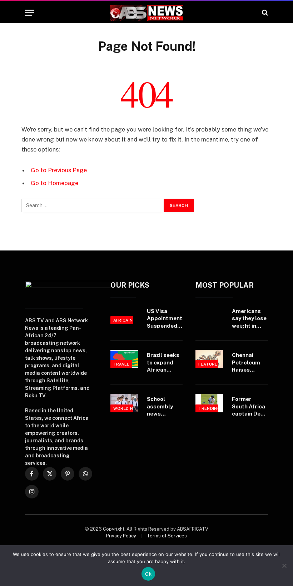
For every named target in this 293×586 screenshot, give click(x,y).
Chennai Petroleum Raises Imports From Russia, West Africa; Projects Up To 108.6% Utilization (249, 362)
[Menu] (29, 13)
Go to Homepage (54, 183)
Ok (148, 574)
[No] (284, 565)
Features (209, 364)
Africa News (128, 320)
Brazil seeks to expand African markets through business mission (163, 362)
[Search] (264, 13)
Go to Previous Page (59, 170)
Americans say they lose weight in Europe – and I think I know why (249, 318)
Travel (121, 364)
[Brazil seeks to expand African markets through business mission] (124, 359)
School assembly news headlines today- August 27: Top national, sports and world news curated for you (164, 406)
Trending (209, 408)
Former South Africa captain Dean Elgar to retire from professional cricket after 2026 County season (249, 406)
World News (128, 408)
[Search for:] (92, 205)
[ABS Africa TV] (146, 12)
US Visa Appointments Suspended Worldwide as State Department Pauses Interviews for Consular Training (166, 318)
